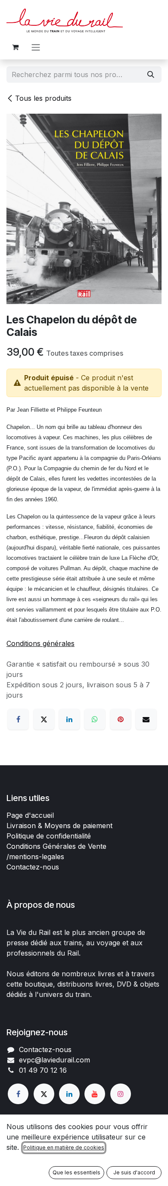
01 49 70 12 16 (43, 1070)
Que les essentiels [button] (76, 1172)
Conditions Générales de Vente (56, 846)
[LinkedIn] (69, 719)
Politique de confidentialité (48, 836)
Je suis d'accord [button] (134, 1172)
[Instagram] (120, 1094)
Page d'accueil (30, 815)
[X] (44, 719)
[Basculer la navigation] (35, 47)
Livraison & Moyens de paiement (59, 825)
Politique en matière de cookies (63, 1147)
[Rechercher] (151, 74)
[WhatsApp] (94, 719)
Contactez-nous (32, 867)
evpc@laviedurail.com (54, 1060)
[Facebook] (18, 719)
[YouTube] (94, 1094)
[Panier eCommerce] (15, 47)
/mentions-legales (35, 856)
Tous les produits (43, 98)
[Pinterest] (120, 719)
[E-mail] (146, 719)
